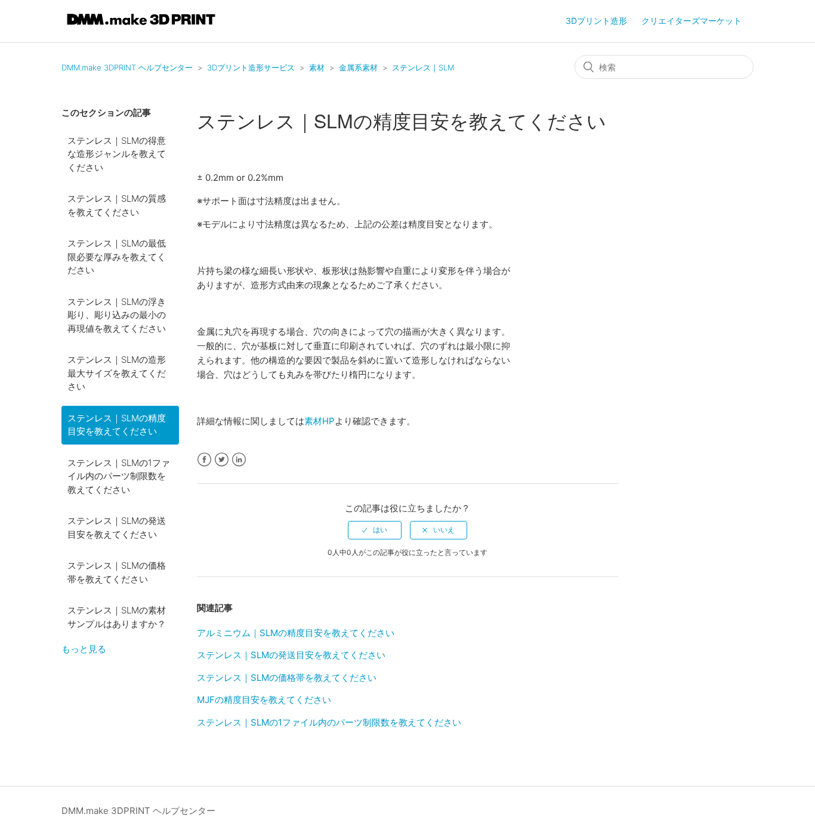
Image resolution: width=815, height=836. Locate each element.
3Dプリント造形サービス (251, 67)
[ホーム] (141, 27)
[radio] (375, 530)
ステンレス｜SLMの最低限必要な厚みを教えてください (116, 256)
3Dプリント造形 (596, 21)
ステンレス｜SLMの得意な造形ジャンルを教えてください (116, 154)
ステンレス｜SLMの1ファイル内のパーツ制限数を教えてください (118, 476)
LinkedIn (238, 459)
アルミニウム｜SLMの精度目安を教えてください (295, 632)
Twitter (221, 459)
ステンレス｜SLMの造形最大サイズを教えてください (116, 373)
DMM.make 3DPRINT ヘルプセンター (127, 67)
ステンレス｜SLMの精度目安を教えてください (116, 424)
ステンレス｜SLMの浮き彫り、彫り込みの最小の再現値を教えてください (116, 315)
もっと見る (83, 649)
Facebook (204, 459)
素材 (317, 67)
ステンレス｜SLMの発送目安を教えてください (116, 527)
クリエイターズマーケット (691, 21)
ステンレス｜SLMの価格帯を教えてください (116, 572)
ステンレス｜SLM (423, 67)
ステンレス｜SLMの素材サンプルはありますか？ (116, 617)
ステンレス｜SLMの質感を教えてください (116, 205)
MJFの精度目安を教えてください (264, 699)
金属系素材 (358, 67)
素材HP (319, 421)
